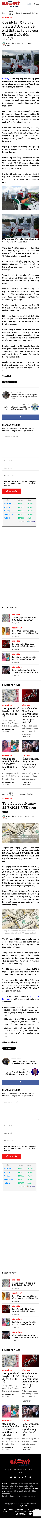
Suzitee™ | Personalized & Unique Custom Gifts (20, 1512)
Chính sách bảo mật (30, 1512)
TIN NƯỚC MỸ (17, 628)
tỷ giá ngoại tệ (9, 1048)
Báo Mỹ (24, 1506)
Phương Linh (9, 729)
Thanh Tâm (10, 43)
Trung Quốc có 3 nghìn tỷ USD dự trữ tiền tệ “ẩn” (24, 619)
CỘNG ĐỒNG (7, 18)
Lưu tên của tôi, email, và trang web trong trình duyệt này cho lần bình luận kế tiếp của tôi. (20, 483)
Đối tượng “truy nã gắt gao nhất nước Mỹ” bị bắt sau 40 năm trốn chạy (24, 633)
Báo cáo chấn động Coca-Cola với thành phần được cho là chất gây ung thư (24, 646)
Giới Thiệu (4, 1510)
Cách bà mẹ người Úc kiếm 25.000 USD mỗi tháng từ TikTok (24, 659)
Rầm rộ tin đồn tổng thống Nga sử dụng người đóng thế (25, 671)
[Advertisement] (19, 568)
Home (4, 13)
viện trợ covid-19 (9, 382)
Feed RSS (11, 1510)
